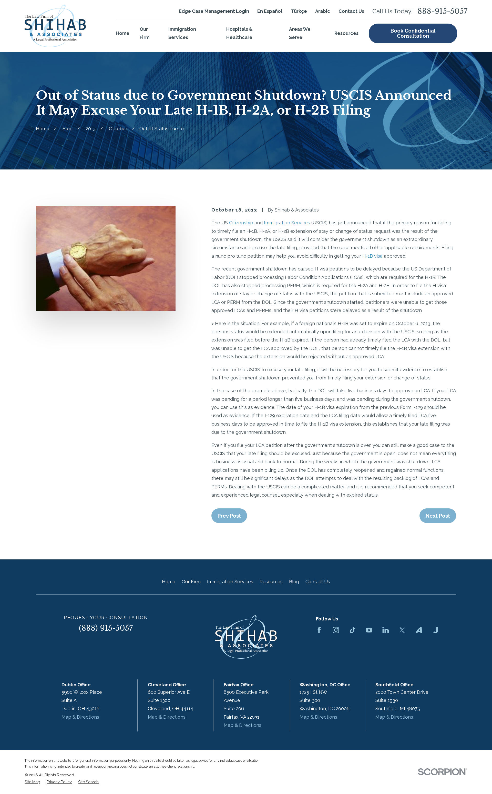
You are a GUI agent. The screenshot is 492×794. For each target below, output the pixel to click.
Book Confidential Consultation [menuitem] (413, 33)
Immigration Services (287, 222)
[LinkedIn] (385, 630)
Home (168, 581)
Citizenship (241, 222)
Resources (271, 581)
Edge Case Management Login (214, 11)
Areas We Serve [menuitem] (300, 33)
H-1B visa (372, 256)
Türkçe (299, 11)
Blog (294, 581)
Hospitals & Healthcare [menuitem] (239, 33)
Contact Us (351, 11)
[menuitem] (32, 782)
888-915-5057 (442, 11)
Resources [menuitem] (346, 33)
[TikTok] (352, 630)
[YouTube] (369, 630)
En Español (269, 11)
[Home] (55, 26)
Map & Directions (80, 717)
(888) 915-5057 (106, 628)
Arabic (322, 11)
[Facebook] (319, 630)
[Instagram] (336, 630)
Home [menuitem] (122, 33)
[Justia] (435, 630)
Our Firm (191, 581)
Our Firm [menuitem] (144, 33)
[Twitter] (402, 630)
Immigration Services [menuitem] (182, 33)
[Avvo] (419, 630)
